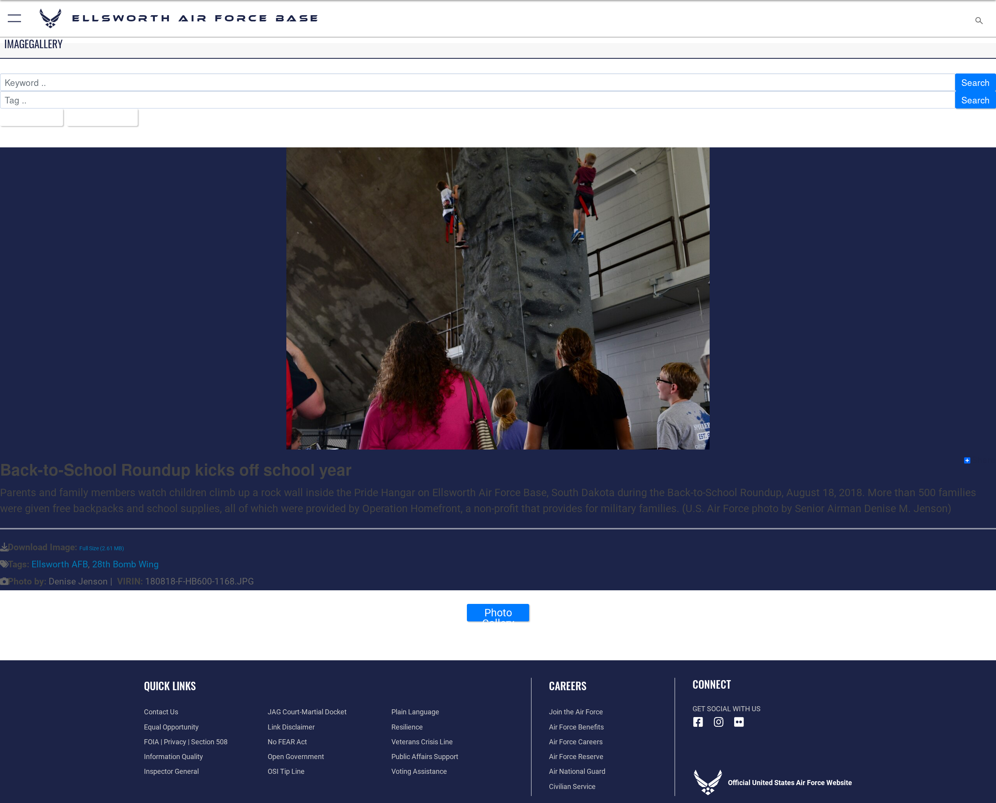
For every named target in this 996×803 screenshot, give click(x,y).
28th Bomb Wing (125, 564)
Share (983, 460)
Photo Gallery (498, 614)
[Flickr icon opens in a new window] (739, 722)
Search (975, 82)
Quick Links (170, 685)
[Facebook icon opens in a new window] (698, 722)
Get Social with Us (727, 709)
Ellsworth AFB (60, 564)
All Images (28, 117)
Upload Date (99, 117)
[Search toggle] (979, 18)
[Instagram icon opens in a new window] (718, 722)
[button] (12, 18)
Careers (567, 685)
